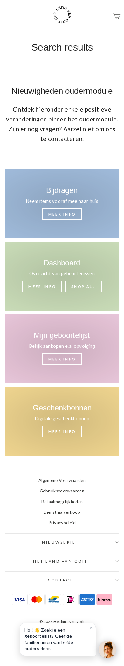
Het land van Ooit (60, 561)
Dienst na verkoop (62, 512)
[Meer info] (62, 203)
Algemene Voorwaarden (62, 480)
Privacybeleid (62, 522)
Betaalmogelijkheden (62, 501)
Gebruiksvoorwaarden (62, 490)
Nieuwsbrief (60, 542)
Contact (60, 580)
